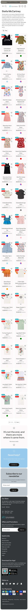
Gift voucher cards (6, 544)
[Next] (25, 2)
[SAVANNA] (13, 6)
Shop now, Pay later (6, 542)
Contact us (4, 551)
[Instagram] (6, 583)
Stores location (5, 540)
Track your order (6, 547)
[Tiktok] (17, 583)
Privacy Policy (16, 599)
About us (4, 538)
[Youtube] (14, 583)
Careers (4, 553)
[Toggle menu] (3, 6)
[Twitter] (10, 583)
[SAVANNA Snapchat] (21, 583)
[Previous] (2, 2)
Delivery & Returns (5, 601)
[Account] (20, 6)
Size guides (4, 549)
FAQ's (3, 555)
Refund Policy (4, 599)
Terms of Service (23, 599)
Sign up (14, 490)
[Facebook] (3, 583)
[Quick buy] (11, 38)
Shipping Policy (10, 599)
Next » (17, 422)
